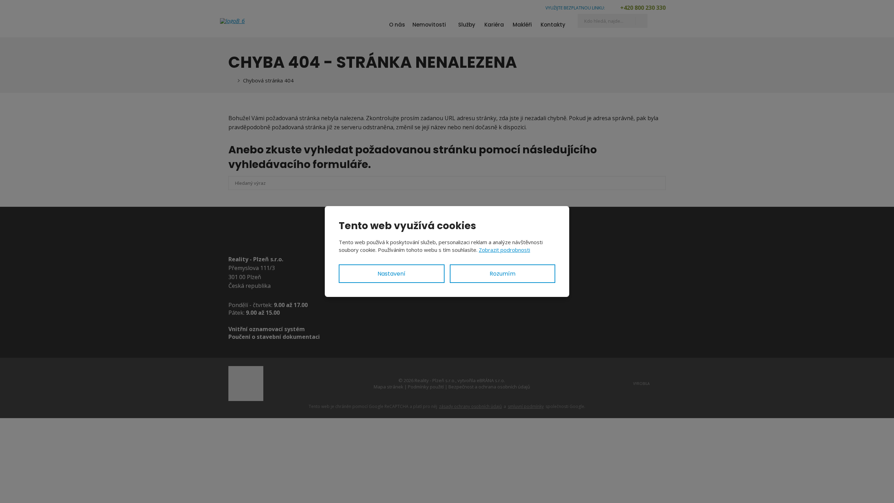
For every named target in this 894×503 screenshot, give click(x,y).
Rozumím (502, 274)
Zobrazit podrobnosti (504, 249)
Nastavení (391, 274)
